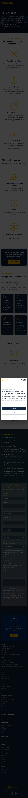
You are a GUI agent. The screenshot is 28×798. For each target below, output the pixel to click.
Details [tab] (14, 384)
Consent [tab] (5, 384)
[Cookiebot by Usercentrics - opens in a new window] (20, 380)
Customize (13, 412)
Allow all (14, 408)
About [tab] (23, 384)
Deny (14, 417)
